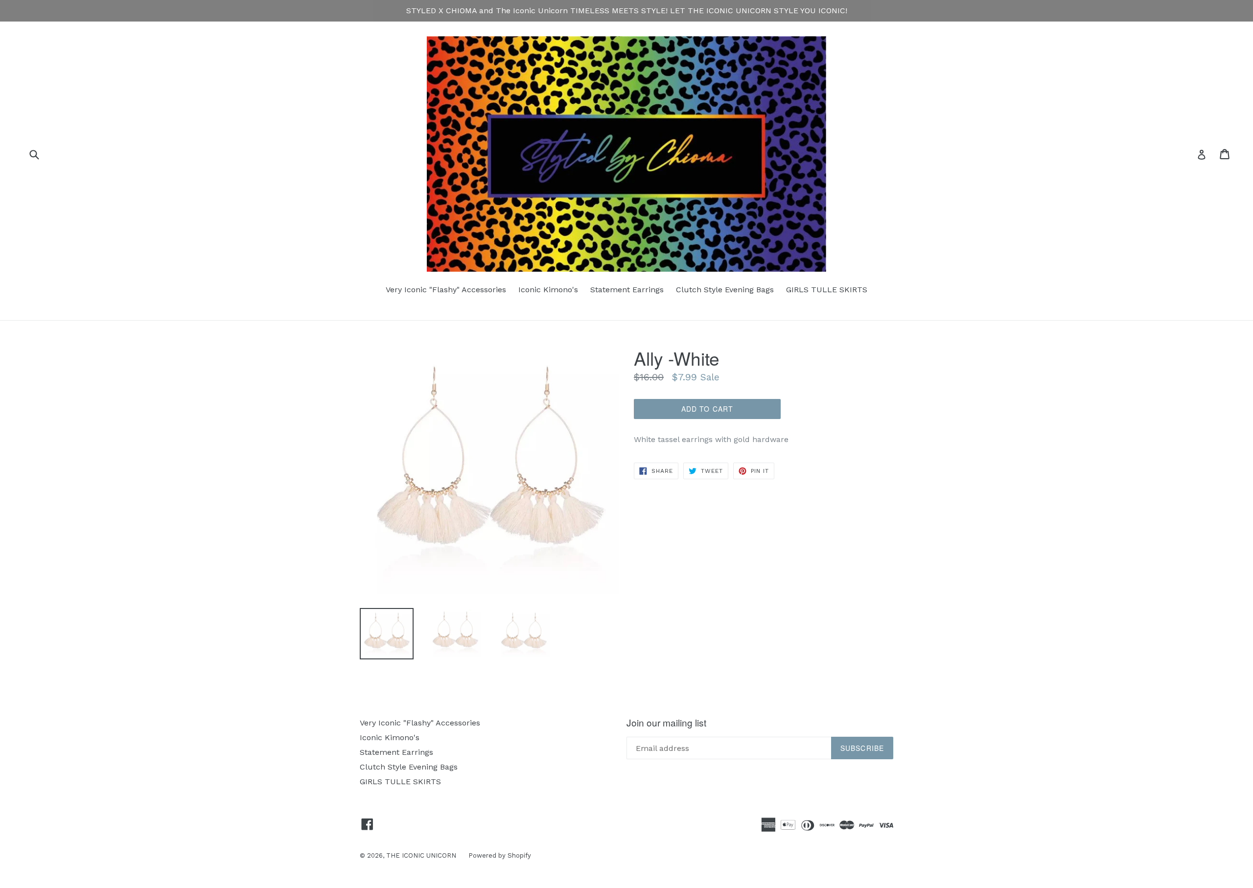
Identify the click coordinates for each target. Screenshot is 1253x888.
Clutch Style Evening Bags (725, 289)
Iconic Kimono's (548, 289)
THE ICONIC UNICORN (421, 855)
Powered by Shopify (499, 855)
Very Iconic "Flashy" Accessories (446, 289)
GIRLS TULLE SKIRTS (826, 289)
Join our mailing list (666, 722)
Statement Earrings (627, 289)
